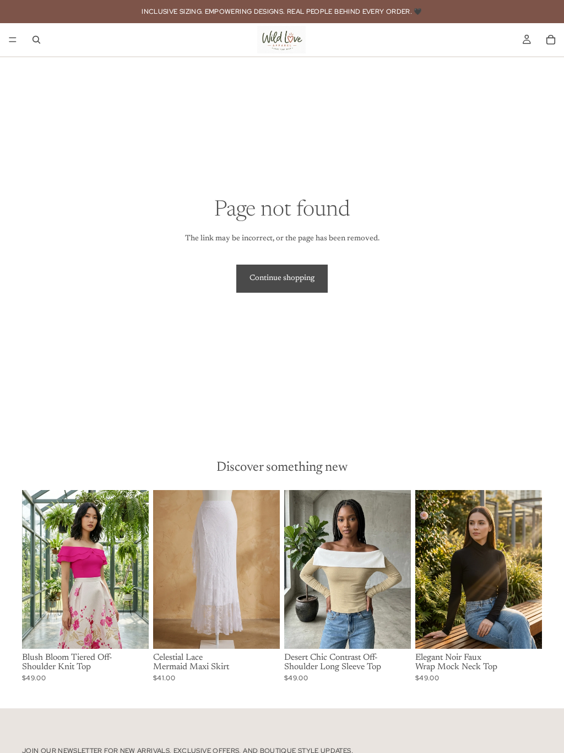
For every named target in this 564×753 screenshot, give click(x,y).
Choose (141, 631)
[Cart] (551, 40)
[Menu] (12, 39)
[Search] (36, 40)
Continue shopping (282, 278)
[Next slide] (136, 569)
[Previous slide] (34, 569)
